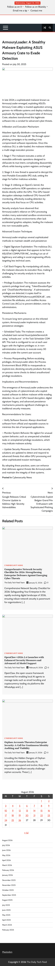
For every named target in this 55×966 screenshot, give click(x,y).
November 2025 (9, 885)
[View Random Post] (45, 27)
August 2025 (7, 900)
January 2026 (7, 875)
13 (27, 810)
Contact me (36, 10)
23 (49, 815)
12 (20, 810)
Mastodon (7, 952)
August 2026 (7, 840)
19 (20, 815)
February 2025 (8, 930)
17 (6, 815)
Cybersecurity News (22, 477)
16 (49, 810)
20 (27, 815)
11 (12, 810)
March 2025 (7, 925)
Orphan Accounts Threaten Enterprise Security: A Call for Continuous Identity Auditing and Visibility (26, 745)
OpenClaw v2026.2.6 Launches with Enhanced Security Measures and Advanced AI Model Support (24, 660)
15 (41, 810)
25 (12, 820)
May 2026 (6, 855)
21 (34, 815)
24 (6, 820)
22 (41, 815)
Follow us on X (14, 7)
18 (13, 815)
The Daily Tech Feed (37, 962)
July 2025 (6, 905)
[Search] (50, 27)
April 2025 (6, 920)
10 (6, 810)
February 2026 (8, 870)
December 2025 (9, 880)
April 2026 (6, 860)
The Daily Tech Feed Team (14, 582)
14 (34, 810)
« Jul (26, 832)
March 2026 (7, 865)
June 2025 (6, 910)
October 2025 (8, 890)
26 (19, 820)
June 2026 (6, 850)
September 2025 (9, 895)
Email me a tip (20, 10)
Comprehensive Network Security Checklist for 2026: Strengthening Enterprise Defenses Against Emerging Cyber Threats (25, 574)
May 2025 (6, 915)
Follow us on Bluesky (35, 7)
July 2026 (6, 845)
